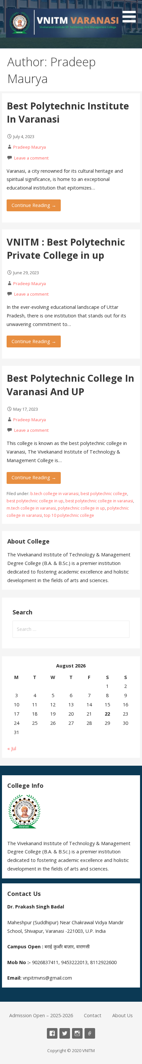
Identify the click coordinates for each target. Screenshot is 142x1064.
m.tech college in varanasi (31, 508)
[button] (131, 12)
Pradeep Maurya (29, 147)
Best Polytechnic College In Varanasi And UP (70, 384)
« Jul (11, 748)
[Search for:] (71, 629)
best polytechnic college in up (35, 501)
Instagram (77, 1033)
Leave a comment (31, 158)
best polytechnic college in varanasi (99, 501)
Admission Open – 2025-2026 (41, 1015)
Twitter (64, 1033)
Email (90, 1033)
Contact (92, 1015)
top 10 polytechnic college (69, 515)
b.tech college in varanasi (54, 493)
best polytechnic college (104, 493)
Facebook (52, 1033)
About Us (122, 1015)
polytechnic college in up (81, 508)
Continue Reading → (34, 205)
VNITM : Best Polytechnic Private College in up (66, 248)
